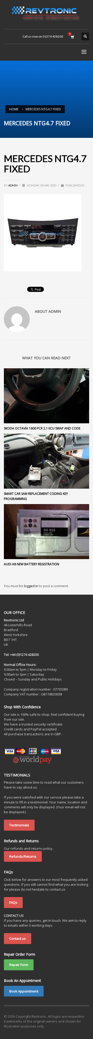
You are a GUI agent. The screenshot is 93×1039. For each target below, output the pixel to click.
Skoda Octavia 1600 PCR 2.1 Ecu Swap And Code (42, 428)
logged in (31, 586)
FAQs (13, 902)
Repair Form (18, 964)
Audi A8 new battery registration (31, 564)
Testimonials (19, 825)
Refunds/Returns (22, 856)
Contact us (17, 938)
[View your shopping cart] (72, 36)
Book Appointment (23, 991)
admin (13, 185)
